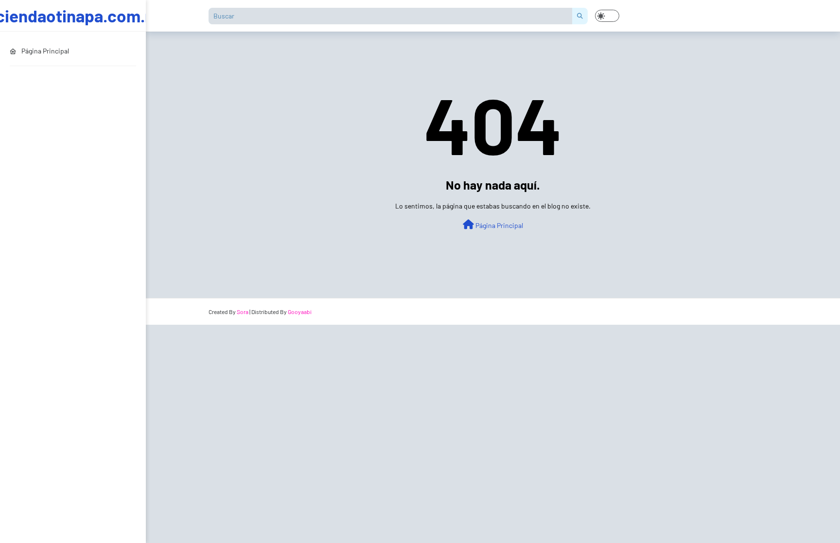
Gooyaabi (300, 311)
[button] (607, 16)
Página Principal (498, 225)
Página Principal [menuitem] (45, 51)
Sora (242, 311)
